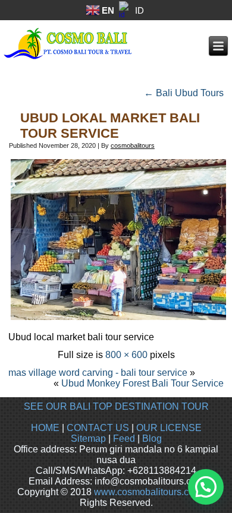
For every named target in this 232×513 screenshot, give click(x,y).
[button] (206, 487)
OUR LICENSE (169, 428)
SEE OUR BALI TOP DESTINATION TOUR (116, 406)
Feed (124, 438)
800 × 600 (126, 355)
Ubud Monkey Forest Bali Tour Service (142, 383)
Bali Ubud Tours (184, 93)
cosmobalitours (133, 145)
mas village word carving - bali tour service (97, 373)
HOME (45, 428)
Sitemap (88, 438)
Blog (152, 438)
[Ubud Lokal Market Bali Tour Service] (118, 319)
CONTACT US (98, 428)
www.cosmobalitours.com (148, 492)
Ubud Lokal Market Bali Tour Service (110, 125)
